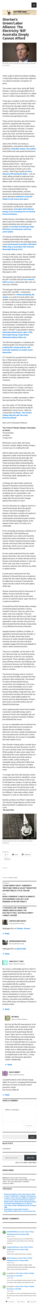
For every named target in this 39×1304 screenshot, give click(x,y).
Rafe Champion (12, 1258)
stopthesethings (12, 1247)
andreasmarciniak (17, 941)
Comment (29, 1126)
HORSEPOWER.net (13, 1231)
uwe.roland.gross (17, 921)
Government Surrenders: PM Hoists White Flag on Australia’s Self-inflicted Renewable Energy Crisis (19, 246)
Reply (7, 933)
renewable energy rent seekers (23, 149)
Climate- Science (23, 928)
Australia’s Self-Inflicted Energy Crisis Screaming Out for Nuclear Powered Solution (18, 211)
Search (32, 1137)
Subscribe (30, 1158)
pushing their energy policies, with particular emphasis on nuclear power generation (17, 349)
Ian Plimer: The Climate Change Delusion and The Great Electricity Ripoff (17, 415)
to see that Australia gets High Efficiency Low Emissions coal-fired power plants (18, 229)
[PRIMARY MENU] (34, 5)
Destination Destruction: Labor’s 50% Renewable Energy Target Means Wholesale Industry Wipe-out (17, 334)
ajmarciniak (21, 949)
